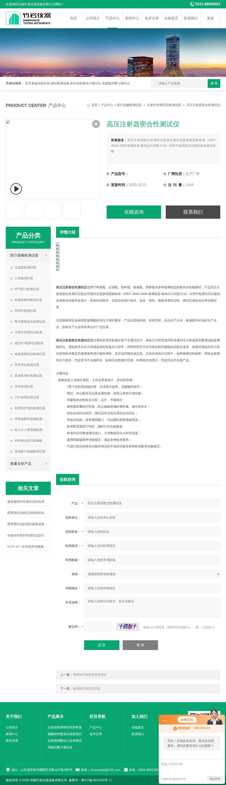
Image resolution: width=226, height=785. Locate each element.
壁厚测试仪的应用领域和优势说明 (28, 513)
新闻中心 (132, 18)
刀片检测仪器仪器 (27, 397)
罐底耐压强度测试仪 (87, 688)
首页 (73, 18)
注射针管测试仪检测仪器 (164, 105)
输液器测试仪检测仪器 (30, 354)
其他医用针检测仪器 (28, 375)
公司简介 (93, 18)
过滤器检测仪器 (25, 267)
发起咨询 (215, 778)
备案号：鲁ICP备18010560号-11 (90, 780)
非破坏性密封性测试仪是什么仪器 (28, 535)
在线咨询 (134, 212)
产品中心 (112, 18)
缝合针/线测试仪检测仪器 (32, 343)
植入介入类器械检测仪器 (32, 429)
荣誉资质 (12, 740)
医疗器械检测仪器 (129, 105)
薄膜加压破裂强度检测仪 (90, 674)
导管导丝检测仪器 (27, 365)
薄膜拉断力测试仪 (60, 747)
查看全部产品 (20, 464)
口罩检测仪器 (24, 278)
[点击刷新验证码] (128, 626)
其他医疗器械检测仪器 (30, 451)
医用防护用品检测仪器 (30, 408)
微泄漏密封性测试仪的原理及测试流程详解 (28, 501)
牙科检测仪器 (24, 386)
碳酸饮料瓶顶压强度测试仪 (65, 734)
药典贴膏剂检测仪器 (28, 300)
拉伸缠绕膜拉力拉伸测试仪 (65, 741)
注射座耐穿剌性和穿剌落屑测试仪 (65, 728)
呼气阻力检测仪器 (27, 289)
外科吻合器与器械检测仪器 (33, 440)
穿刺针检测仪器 (25, 310)
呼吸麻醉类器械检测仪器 (32, 419)
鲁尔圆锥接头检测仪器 (30, 321)
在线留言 (171, 18)
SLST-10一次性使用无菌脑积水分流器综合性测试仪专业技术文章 (28, 546)
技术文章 (152, 18)
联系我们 (191, 18)
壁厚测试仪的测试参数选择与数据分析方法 (28, 524)
